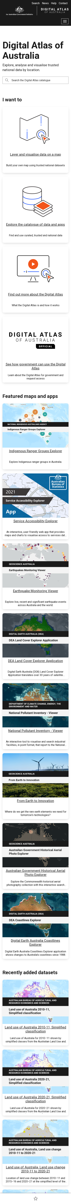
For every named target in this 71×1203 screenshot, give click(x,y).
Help (53, 3)
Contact (63, 3)
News (45, 3)
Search (36, 3)
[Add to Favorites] (35, 1198)
